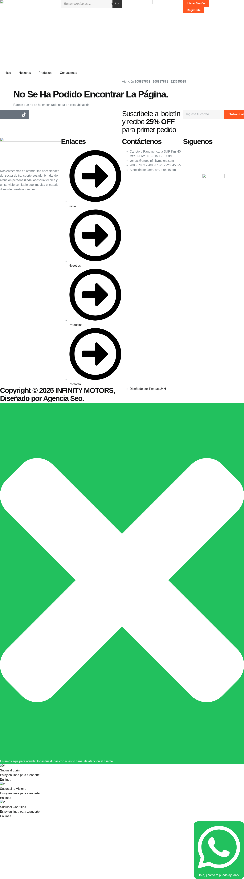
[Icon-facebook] (5, 114)
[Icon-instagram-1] (14, 114)
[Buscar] (117, 4)
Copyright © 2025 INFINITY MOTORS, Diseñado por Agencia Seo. (57, 394)
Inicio (7, 72)
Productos (45, 72)
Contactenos (68, 72)
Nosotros (25, 72)
